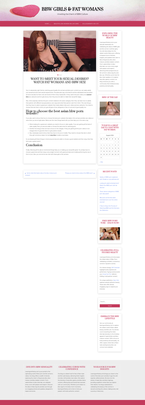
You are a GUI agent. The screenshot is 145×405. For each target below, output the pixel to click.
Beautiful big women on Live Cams (66, 23)
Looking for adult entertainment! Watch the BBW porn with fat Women (109, 185)
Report (60, 75)
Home (47, 23)
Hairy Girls (116, 280)
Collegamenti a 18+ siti (90, 23)
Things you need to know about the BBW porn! (79, 173)
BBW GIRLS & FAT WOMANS (72, 9)
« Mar (101, 162)
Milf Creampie (115, 267)
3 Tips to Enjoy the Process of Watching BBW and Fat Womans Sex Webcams (109, 208)
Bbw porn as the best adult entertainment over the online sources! (108, 200)
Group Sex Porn (107, 274)
